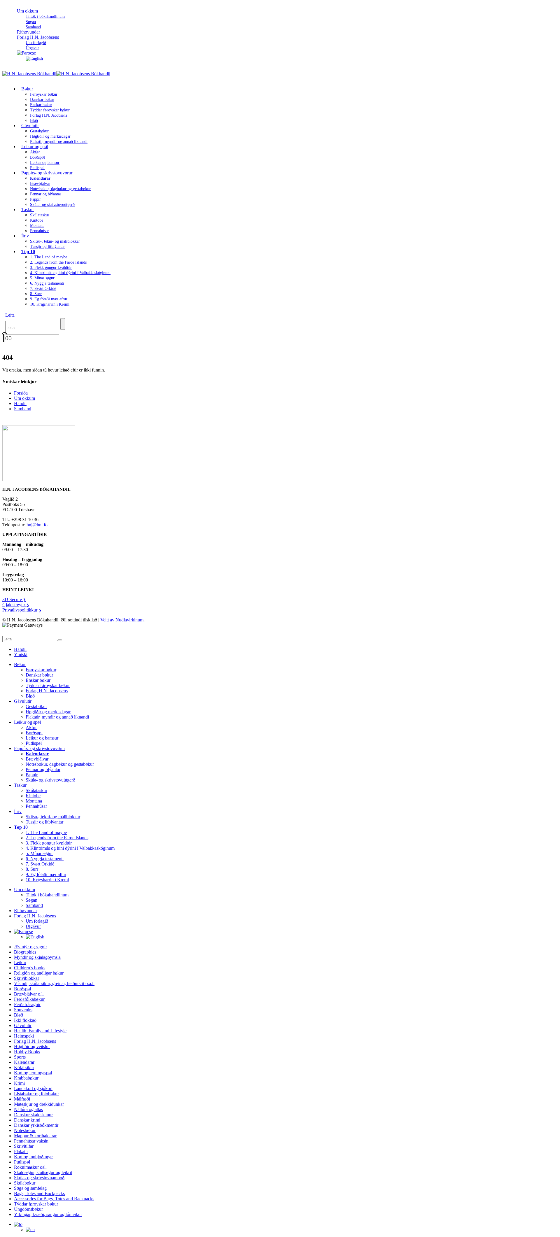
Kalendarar (24, 1062)
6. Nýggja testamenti (47, 283)
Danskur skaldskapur (33, 1114)
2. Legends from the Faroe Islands (58, 262)
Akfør (35, 152)
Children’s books (29, 967)
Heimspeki (24, 1035)
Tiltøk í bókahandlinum (45, 16)
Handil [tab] (20, 649)
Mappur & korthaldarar (35, 1135)
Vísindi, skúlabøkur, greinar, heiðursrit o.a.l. (54, 983)
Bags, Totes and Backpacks (39, 1193)
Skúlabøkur (24, 1182)
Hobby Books (27, 1051)
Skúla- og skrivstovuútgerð (52, 204)
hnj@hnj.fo (37, 524)
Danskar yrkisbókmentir (36, 1125)
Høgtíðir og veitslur (32, 1046)
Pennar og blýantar (45, 194)
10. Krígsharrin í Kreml (49, 304)
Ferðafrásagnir (27, 1004)
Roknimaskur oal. (30, 1167)
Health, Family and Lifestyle (40, 1030)
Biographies (25, 951)
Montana (37, 225)
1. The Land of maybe (48, 257)
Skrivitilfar (24, 1146)
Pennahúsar (39, 231)
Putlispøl (34, 743)
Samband (22, 408)
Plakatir (21, 1151)
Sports (20, 1056)
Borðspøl (37, 157)
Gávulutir (30, 125)
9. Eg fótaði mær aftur (48, 299)
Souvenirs (23, 1009)
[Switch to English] (34, 58)
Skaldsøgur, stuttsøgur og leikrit (43, 1172)
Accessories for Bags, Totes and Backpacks (54, 1198)
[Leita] (62, 324)
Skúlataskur (39, 215)
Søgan (31, 22)
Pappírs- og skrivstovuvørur (46, 172)
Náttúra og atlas (28, 1109)
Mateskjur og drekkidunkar (39, 1104)
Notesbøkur (25, 1130)
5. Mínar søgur (42, 278)
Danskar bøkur (42, 99)
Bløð (30, 695)
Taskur (27, 209)
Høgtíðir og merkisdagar (50, 136)
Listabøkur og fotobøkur (36, 1093)
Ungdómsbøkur (28, 1209)
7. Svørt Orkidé (43, 288)
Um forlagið (36, 43)
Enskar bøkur (41, 105)
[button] (10, 315)
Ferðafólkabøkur (29, 999)
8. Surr (36, 294)
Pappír (35, 199)
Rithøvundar (25, 910)
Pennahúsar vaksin (31, 1140)
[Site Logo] (56, 73)
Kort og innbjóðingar (33, 1156)
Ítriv (25, 235)
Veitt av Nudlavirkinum (122, 619)
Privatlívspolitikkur (21, 609)
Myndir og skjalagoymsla (37, 957)
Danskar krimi (27, 1119)
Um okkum (27, 10)
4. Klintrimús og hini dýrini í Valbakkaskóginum (70, 273)
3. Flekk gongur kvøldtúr (51, 267)
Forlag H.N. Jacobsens (38, 37)
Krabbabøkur (26, 1077)
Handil (20, 403)
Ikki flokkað (25, 1020)
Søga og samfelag (30, 1188)
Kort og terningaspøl (33, 1072)
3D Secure (14, 599)
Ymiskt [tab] (20, 654)
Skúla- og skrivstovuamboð (39, 1177)
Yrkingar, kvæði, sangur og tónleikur (48, 1214)
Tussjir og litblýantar (47, 246)
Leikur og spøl (34, 146)
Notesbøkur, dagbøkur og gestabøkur (60, 189)
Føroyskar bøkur (43, 94)
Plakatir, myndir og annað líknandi (59, 141)
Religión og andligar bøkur (39, 972)
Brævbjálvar (40, 183)
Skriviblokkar (26, 978)
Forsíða (21, 392)
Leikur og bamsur (45, 162)
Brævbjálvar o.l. (29, 993)
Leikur (20, 962)
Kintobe (36, 220)
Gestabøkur (39, 131)
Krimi (19, 1083)
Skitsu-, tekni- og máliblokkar (55, 241)
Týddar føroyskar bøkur (50, 110)
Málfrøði (22, 1098)
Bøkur (27, 88)
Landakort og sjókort (33, 1088)
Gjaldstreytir (15, 604)
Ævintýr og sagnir (30, 946)
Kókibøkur (24, 1067)
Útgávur (33, 926)
